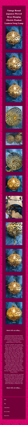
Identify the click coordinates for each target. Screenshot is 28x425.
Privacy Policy (7, 411)
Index (5, 399)
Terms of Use (6, 415)
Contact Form (6, 407)
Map (5, 403)
